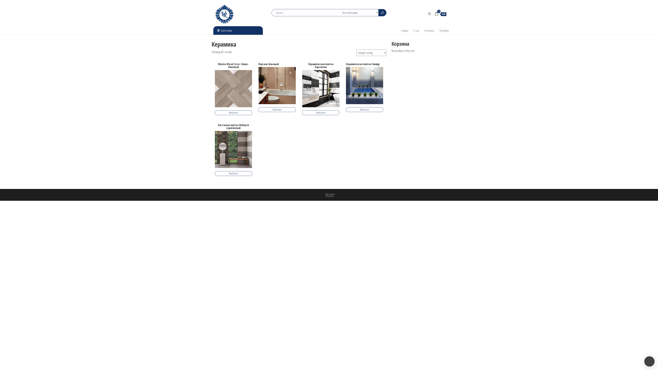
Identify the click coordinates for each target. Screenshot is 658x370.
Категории (226, 30)
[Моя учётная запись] (429, 14)
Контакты (429, 30)
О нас (416, 30)
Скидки (404, 30)
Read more (233, 112)
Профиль (444, 30)
